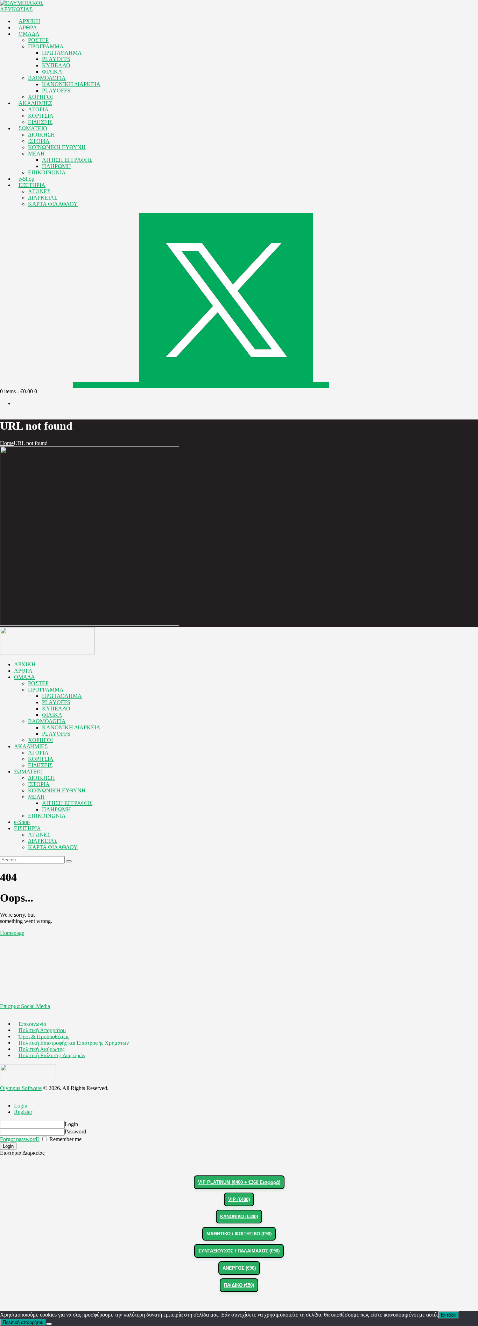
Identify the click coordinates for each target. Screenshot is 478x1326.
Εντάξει (448, 1315)
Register (23, 1112)
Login (20, 1106)
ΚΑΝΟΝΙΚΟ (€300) (239, 1216)
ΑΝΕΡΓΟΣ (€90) (239, 1268)
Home (7, 443)
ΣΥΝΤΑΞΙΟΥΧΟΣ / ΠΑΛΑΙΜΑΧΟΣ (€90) (239, 1251)
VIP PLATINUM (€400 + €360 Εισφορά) (239, 1182)
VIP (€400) (239, 1199)
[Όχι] (49, 1324)
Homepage (12, 933)
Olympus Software (21, 1088)
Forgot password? (20, 1139)
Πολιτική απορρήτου (23, 1322)
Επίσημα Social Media (25, 1006)
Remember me (65, 1139)
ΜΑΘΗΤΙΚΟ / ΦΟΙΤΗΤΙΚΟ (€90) (239, 1233)
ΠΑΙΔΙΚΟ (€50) (239, 1285)
